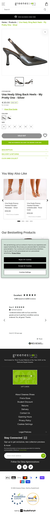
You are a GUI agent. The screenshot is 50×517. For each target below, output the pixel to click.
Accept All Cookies (25, 266)
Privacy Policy (25, 420)
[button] (5, 320)
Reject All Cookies (25, 260)
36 (4, 126)
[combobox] (23, 9)
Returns (25, 405)
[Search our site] (45, 9)
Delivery (25, 409)
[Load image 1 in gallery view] (19, 81)
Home (4, 22)
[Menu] (3, 4)
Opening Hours (25, 417)
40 (26, 126)
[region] (25, 320)
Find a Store (25, 398)
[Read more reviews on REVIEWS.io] (36, 343)
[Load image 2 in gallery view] (28, 81)
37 (9, 126)
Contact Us (25, 413)
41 (31, 126)
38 (15, 126)
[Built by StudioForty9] (25, 511)
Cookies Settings (25, 424)
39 (20, 126)
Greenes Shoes (20, 488)
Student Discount (25, 402)
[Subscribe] (43, 455)
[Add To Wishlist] (45, 137)
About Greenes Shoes (25, 394)
